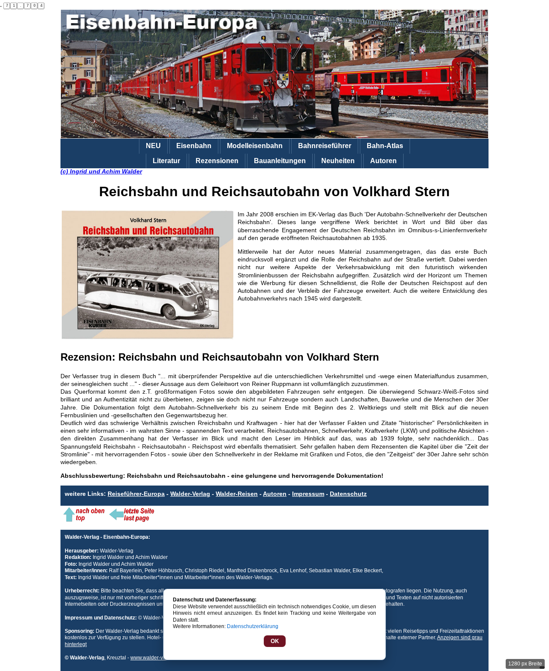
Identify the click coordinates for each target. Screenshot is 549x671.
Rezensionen (217, 160)
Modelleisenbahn (255, 145)
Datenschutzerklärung (252, 626)
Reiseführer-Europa (136, 493)
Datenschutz (348, 493)
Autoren (383, 160)
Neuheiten (338, 160)
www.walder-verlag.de (156, 658)
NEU (153, 145)
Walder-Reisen (237, 493)
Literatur (166, 160)
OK (275, 641)
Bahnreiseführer (324, 145)
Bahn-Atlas (385, 145)
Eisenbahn (193, 145)
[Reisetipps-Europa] (274, 74)
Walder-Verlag (190, 493)
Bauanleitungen (280, 160)
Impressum (308, 493)
